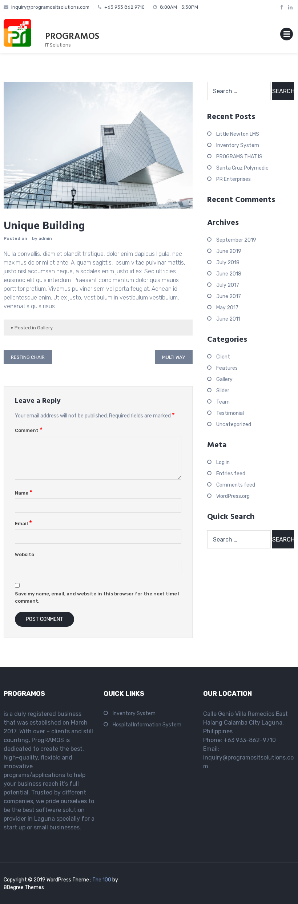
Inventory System (237, 145)
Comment (29, 430)
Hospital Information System (147, 725)
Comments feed (235, 485)
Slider (222, 391)
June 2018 (228, 274)
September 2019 (236, 240)
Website (24, 554)
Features (227, 368)
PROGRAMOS (72, 36)
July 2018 (227, 262)
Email (23, 523)
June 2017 (228, 296)
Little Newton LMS (237, 134)
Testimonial (230, 413)
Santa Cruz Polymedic (242, 168)
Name (23, 492)
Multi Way (173, 357)
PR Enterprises (233, 179)
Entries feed (230, 474)
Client (223, 357)
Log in (223, 462)
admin (45, 238)
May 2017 (227, 308)
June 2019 (228, 251)
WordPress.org (233, 496)
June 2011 (228, 319)
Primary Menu (286, 35)
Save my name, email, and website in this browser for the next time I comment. (97, 597)
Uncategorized (233, 424)
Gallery (45, 327)
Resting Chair (28, 357)
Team (223, 402)
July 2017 (227, 285)
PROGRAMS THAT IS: (239, 157)
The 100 (102, 880)
